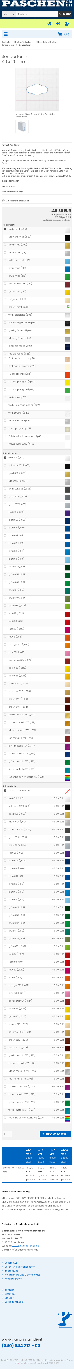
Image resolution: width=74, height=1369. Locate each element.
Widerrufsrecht (13, 1278)
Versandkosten (65, 220)
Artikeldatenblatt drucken (17, 200)
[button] (9, 14)
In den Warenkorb (55, 1134)
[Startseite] (50, 23)
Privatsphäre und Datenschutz (22, 1274)
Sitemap (10, 1293)
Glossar (9, 1297)
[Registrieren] (67, 23)
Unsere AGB (11, 1262)
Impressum (11, 1270)
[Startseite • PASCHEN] (37, 3)
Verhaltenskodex (14, 1301)
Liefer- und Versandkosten (20, 1266)
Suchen (65, 14)
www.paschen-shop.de (25, 1246)
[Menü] (6, 34)
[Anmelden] (58, 23)
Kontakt (9, 1289)
